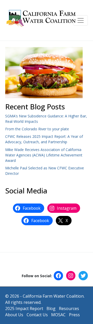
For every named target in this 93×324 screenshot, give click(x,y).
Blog (51, 308)
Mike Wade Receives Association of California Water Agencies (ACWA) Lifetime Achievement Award (43, 155)
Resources (69, 308)
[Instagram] (70, 275)
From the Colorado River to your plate (37, 128)
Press (74, 315)
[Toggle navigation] (80, 20)
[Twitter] (83, 275)
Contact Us (37, 315)
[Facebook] (58, 275)
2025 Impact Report (24, 308)
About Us (14, 315)
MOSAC (58, 315)
